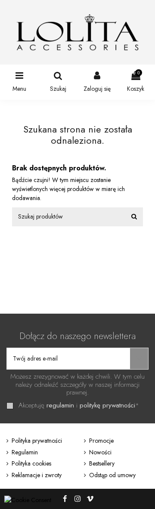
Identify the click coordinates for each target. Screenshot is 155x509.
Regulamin (25, 452)
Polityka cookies (31, 463)
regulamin (60, 405)
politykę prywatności (107, 405)
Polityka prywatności (37, 440)
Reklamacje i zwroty (37, 475)
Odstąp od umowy (112, 475)
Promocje (101, 440)
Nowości (100, 452)
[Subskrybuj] (139, 358)
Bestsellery (102, 463)
